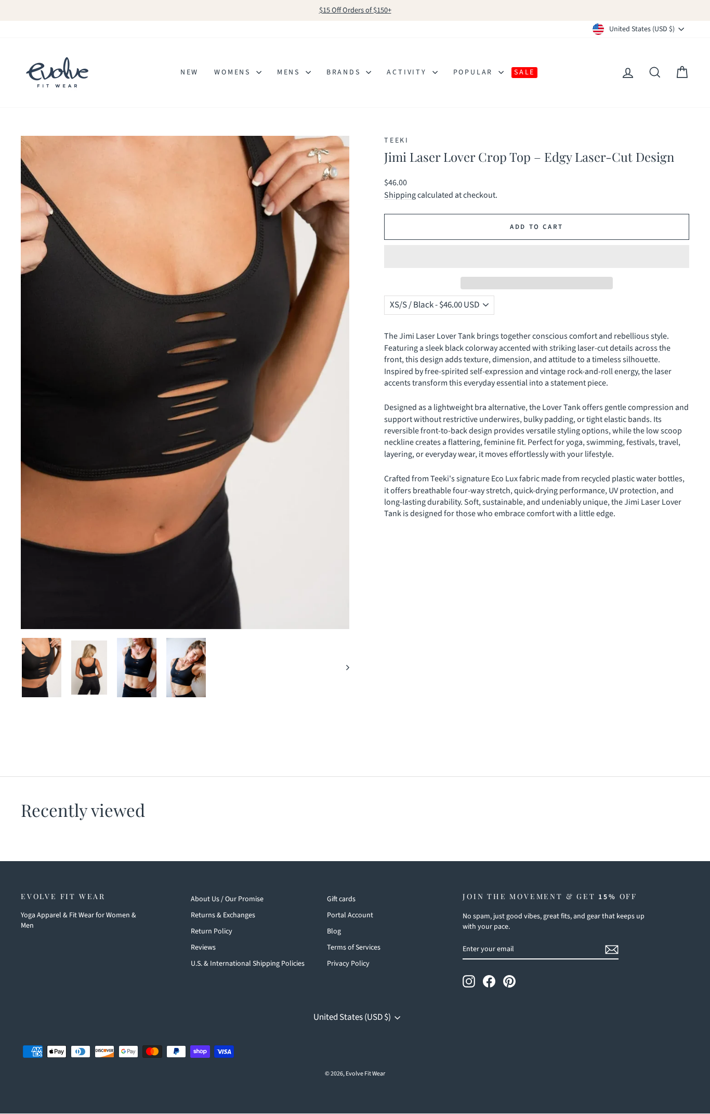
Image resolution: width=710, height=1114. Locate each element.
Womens (234, 72)
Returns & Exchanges (223, 915)
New (189, 72)
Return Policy (211, 931)
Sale (524, 72)
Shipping (400, 195)
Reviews (203, 947)
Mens (290, 72)
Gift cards (341, 899)
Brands (345, 72)
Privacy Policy (348, 963)
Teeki (396, 140)
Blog (334, 931)
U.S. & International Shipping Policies (248, 963)
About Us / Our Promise (227, 899)
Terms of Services (353, 947)
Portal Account (350, 915)
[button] (536, 256)
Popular (474, 72)
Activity (408, 72)
